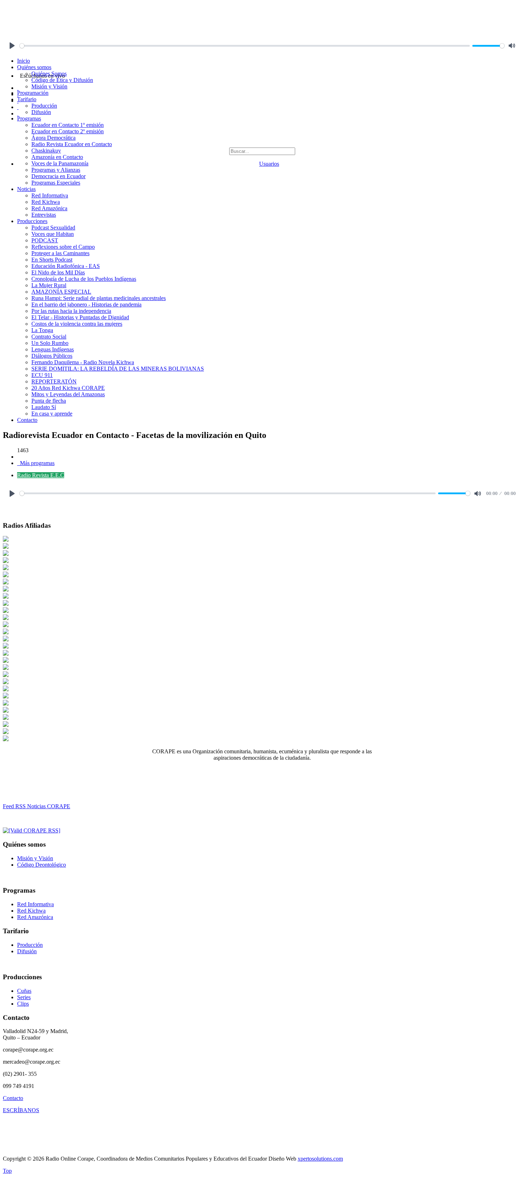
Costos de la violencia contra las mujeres (76, 324)
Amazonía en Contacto (57, 157)
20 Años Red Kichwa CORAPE (68, 388)
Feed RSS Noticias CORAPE (36, 806)
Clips (23, 1004)
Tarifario (26, 99)
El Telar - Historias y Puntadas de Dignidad (80, 317)
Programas (29, 118)
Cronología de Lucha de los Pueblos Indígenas (83, 279)
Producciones (32, 221)
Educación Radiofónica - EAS (65, 266)
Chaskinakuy (46, 151)
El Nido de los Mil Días (58, 272)
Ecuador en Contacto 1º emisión (67, 125)
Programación (32, 93)
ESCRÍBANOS (21, 1110)
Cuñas (24, 991)
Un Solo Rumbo (49, 343)
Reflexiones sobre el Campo (63, 247)
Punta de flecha (48, 401)
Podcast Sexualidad (53, 227)
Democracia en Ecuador (58, 176)
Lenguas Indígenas (52, 349)
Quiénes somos (34, 67)
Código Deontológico (41, 865)
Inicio (23, 61)
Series (24, 997)
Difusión (41, 112)
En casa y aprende (51, 414)
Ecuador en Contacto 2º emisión (67, 131)
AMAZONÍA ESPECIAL (61, 292)
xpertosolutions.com (320, 1159)
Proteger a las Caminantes (60, 253)
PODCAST (44, 240)
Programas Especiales (55, 183)
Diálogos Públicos (51, 356)
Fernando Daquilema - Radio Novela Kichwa (82, 362)
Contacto (27, 420)
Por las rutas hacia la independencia (71, 311)
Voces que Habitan (52, 234)
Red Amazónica (49, 208)
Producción (44, 106)
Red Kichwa (45, 202)
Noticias (26, 189)
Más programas (37, 463)
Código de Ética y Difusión (62, 80)
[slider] (245, 45)
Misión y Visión (49, 86)
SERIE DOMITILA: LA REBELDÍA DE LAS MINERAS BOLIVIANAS (117, 369)
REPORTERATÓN (54, 381)
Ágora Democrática (53, 138)
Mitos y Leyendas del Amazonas (68, 394)
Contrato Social (48, 337)
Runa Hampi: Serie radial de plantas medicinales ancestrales (98, 298)
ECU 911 (42, 375)
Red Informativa (49, 195)
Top (7, 1171)
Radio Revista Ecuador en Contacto (71, 144)
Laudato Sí (43, 407)
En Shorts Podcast (51, 260)
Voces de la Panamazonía (59, 163)
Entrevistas (43, 215)
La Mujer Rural (48, 285)
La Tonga (42, 330)
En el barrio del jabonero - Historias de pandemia (86, 304)
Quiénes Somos (49, 74)
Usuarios (269, 164)
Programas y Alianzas (55, 170)
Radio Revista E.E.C (40, 475)
